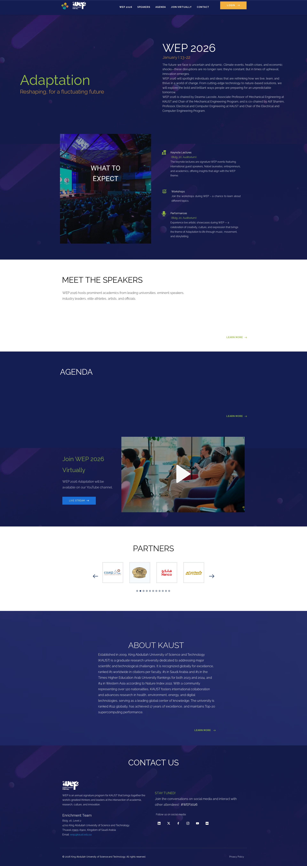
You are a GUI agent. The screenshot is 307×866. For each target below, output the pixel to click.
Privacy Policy (237, 856)
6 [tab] (153, 591)
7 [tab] (156, 591)
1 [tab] (137, 591)
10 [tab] (166, 591)
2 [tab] (140, 591)
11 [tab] (169, 591)
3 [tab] (143, 591)
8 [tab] (159, 591)
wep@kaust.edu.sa (81, 834)
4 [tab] (147, 591)
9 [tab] (163, 591)
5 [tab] (150, 591)
